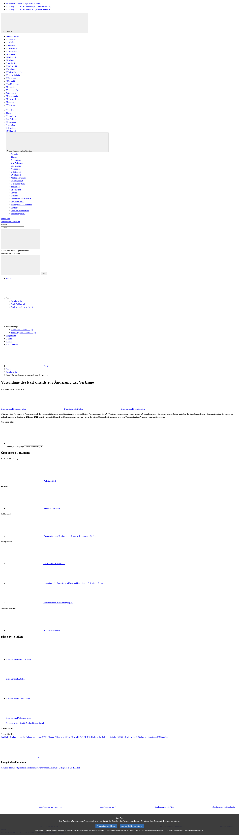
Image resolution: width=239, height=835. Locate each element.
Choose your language (15, 446)
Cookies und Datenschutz (174, 830)
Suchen (4, 225)
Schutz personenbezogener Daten (151, 830)
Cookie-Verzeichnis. (196, 830)
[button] (122, 290)
